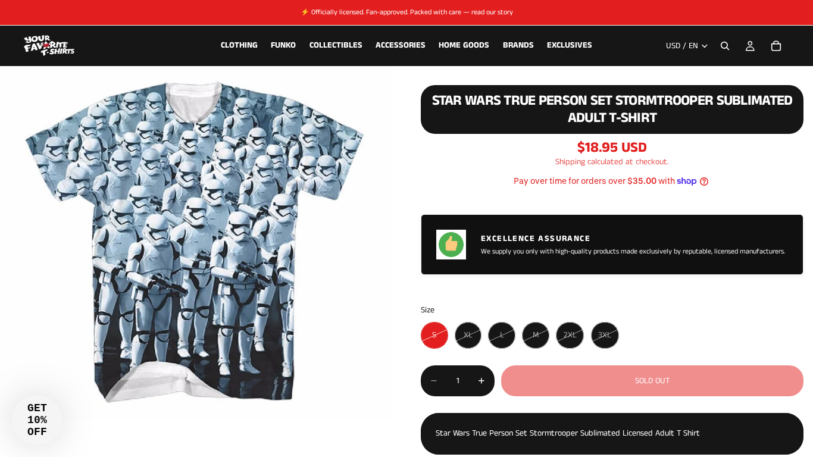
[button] (37, 420)
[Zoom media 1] (196, 245)
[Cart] (776, 46)
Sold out (652, 381)
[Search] (725, 46)
